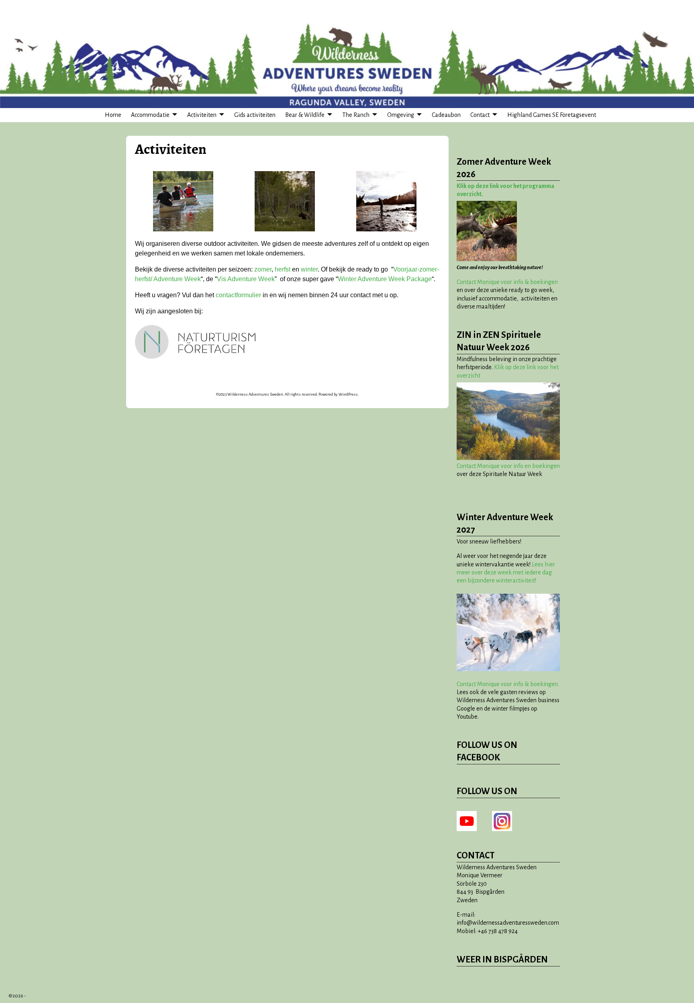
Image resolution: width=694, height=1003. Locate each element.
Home (113, 115)
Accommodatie (150, 115)
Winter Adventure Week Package (385, 279)
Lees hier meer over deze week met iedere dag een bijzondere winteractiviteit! (506, 572)
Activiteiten (201, 115)
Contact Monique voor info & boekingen (507, 282)
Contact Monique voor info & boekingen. (508, 684)
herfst (282, 269)
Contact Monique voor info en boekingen (508, 466)
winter (309, 269)
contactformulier (238, 295)
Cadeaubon (446, 115)
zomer (262, 269)
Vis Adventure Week (246, 279)
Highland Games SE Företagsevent (551, 115)
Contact (480, 115)
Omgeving (400, 115)
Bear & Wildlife (305, 115)
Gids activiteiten (255, 115)
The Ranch (355, 115)
